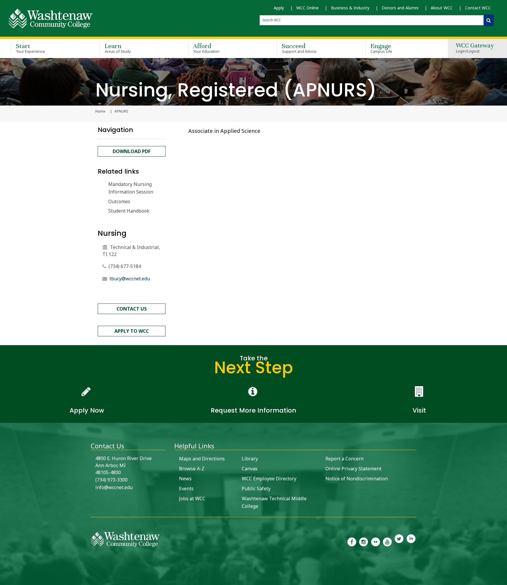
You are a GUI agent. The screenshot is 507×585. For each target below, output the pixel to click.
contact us (131, 309)
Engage (381, 48)
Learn (117, 48)
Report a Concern (344, 458)
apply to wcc (131, 331)
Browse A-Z (192, 468)
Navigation (115, 129)
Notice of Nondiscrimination (356, 478)
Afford (206, 48)
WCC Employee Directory (269, 478)
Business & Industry (350, 8)
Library (250, 458)
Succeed (299, 48)
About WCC (442, 8)
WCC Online (307, 8)
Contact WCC (478, 8)
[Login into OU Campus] (3, 580)
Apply (279, 8)
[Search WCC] (489, 20)
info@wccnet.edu (114, 487)
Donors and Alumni (400, 8)
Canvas (250, 468)
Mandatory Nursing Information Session (130, 188)
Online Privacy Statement (353, 468)
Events (186, 488)
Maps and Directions (202, 458)
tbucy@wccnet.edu (129, 278)
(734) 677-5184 (125, 266)
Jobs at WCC (192, 498)
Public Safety (256, 488)
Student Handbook (128, 211)
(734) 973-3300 (111, 480)
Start (30, 48)
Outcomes (119, 201)
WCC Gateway (475, 48)
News (185, 478)
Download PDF (132, 151)
